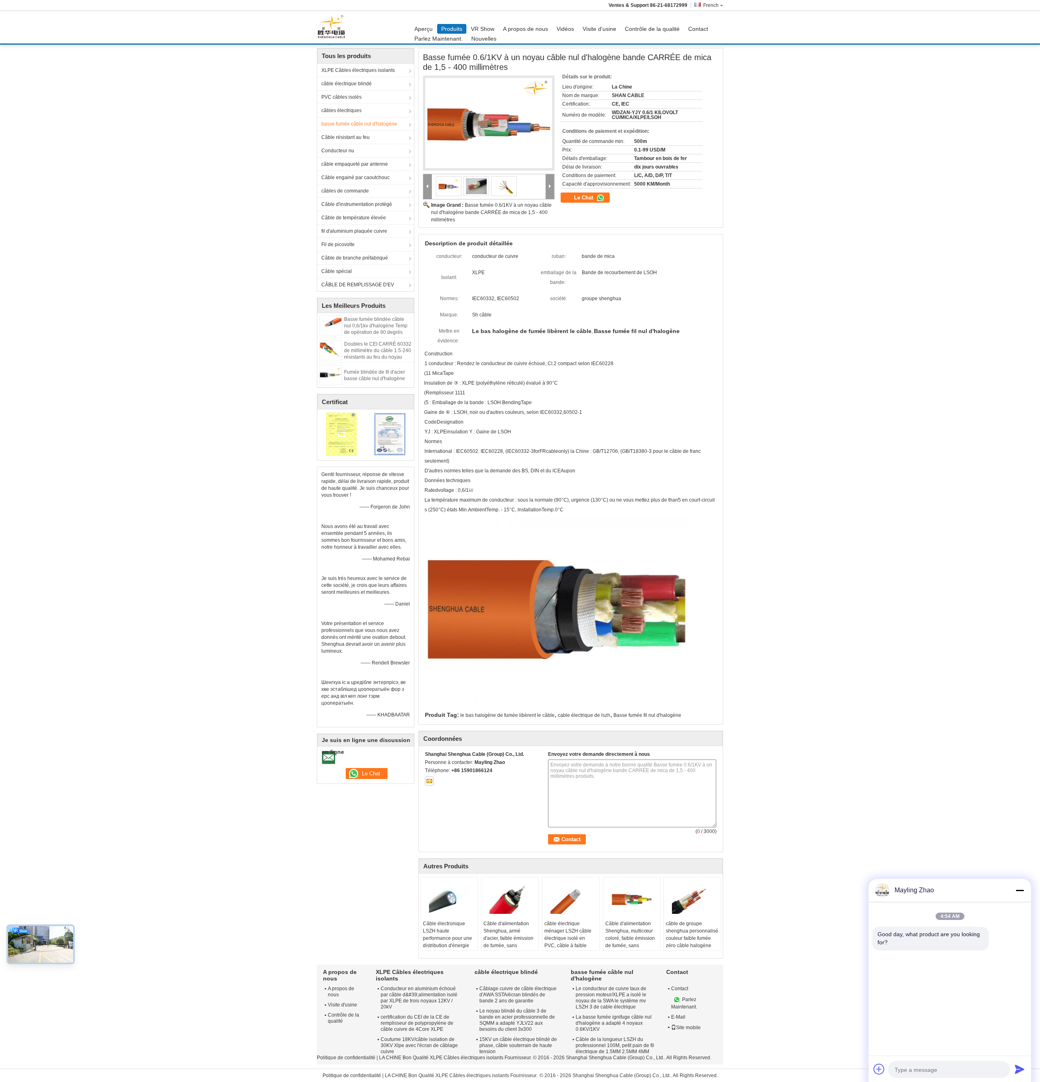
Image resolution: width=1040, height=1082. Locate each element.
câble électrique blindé (346, 84)
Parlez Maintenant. (438, 38)
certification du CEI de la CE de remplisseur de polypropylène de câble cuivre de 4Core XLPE (417, 1023)
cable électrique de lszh (584, 715)
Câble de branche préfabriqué (354, 258)
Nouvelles (483, 38)
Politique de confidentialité (346, 1057)
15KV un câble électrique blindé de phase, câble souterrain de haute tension (518, 1045)
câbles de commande (345, 191)
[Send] (1019, 1069)
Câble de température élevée (353, 218)
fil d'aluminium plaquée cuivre (354, 231)
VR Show (482, 29)
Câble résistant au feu (345, 137)
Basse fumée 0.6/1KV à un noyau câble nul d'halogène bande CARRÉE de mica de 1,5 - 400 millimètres (491, 212)
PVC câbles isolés (341, 97)
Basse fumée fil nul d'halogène (647, 715)
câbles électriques (341, 110)
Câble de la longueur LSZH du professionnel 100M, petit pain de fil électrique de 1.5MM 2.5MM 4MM (615, 1045)
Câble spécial (336, 271)
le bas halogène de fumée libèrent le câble (507, 715)
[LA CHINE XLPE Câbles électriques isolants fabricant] (333, 27)
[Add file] (879, 1069)
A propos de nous (525, 29)
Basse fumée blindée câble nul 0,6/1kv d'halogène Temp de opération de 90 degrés (375, 325)
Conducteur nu (337, 151)
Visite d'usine (599, 29)
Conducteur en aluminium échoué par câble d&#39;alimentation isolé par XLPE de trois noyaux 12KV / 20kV (419, 998)
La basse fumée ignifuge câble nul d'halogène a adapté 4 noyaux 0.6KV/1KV (614, 1023)
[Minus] (1020, 890)
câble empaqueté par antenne (354, 164)
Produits (451, 29)
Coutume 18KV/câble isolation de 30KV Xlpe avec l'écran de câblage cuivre (419, 1045)
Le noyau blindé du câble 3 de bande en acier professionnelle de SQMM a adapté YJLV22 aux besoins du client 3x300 (517, 1020)
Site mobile (688, 1027)
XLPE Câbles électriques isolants (358, 70)
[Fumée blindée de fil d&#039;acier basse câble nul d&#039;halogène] (331, 374)
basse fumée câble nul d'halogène (359, 124)
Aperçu (423, 29)
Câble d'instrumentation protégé (356, 204)
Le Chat (584, 198)
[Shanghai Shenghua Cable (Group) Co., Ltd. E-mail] (429, 781)
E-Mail (678, 1017)
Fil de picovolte (338, 244)
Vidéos (565, 29)
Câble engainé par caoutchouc (355, 177)
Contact (698, 29)
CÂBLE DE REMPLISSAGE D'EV (357, 285)
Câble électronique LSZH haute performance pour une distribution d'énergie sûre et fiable (447, 938)
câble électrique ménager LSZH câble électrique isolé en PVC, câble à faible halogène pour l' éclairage (568, 942)
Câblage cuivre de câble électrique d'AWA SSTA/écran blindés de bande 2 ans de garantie (518, 995)
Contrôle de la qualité (652, 29)
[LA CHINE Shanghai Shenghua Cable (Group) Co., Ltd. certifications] (341, 434)
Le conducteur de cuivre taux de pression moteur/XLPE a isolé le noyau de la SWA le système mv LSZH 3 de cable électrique (611, 998)
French (711, 5)
